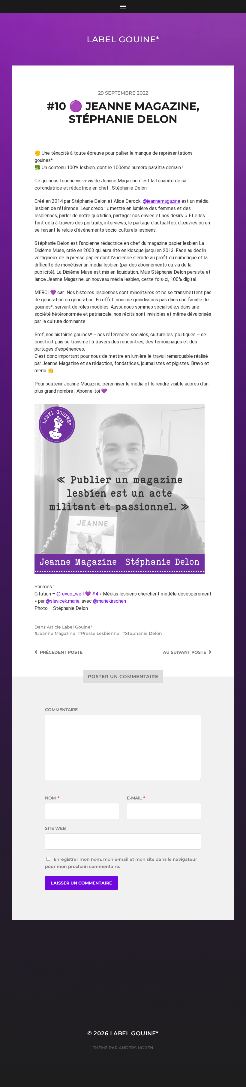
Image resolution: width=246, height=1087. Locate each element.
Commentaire (61, 709)
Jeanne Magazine (56, 633)
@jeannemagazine (161, 201)
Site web (55, 828)
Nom (52, 798)
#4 (95, 594)
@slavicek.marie (63, 601)
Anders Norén (136, 1047)
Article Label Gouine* (69, 627)
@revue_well (70, 594)
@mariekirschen (109, 601)
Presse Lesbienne (100, 633)
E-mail (136, 798)
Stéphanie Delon (143, 633)
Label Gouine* (123, 39)
